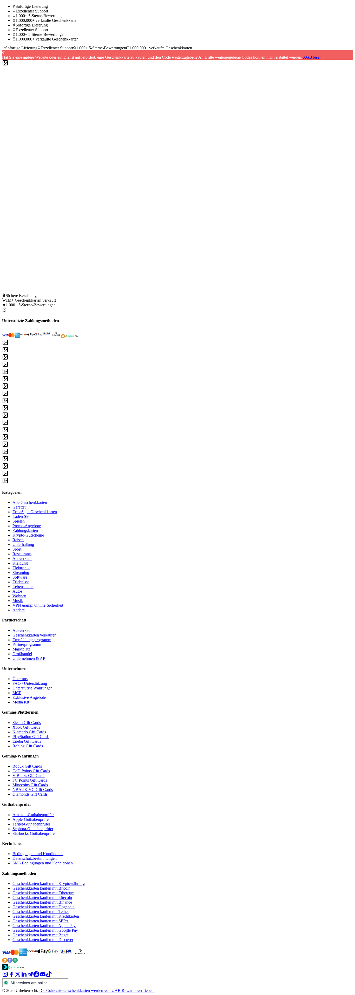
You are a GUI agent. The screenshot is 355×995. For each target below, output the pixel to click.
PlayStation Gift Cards (30, 736)
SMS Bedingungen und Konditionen (42, 863)
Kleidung (20, 563)
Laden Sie (20, 516)
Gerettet (18, 507)
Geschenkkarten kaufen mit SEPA (40, 921)
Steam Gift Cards (26, 722)
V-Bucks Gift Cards (28, 775)
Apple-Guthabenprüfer (31, 819)
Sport (16, 549)
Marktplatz (21, 649)
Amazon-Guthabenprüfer (33, 815)
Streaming (20, 572)
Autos (17, 591)
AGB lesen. (313, 57)
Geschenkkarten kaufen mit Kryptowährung (48, 883)
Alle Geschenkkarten (29, 502)
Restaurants (21, 554)
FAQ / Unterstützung (29, 683)
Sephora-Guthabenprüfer (32, 829)
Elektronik (21, 568)
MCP (16, 693)
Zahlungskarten (25, 530)
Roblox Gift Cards (27, 746)
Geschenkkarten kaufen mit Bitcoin (41, 888)
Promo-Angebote (26, 526)
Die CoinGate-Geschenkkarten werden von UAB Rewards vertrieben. (97, 990)
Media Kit (20, 702)
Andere (18, 610)
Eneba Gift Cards (26, 741)
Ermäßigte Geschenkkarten (34, 512)
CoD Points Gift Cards (31, 771)
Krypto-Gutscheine (28, 535)
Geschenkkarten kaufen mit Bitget (40, 935)
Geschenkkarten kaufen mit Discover (42, 939)
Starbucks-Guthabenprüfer (34, 833)
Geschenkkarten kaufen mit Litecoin (42, 897)
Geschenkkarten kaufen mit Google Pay (45, 930)
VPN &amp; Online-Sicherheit (37, 605)
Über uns (20, 678)
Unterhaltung (23, 544)
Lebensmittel (23, 586)
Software (19, 577)
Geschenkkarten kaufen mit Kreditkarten (45, 916)
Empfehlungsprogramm (31, 640)
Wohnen (19, 596)
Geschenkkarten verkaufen (34, 635)
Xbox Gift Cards (26, 727)
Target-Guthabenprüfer (31, 824)
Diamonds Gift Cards (30, 794)
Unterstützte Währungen (32, 688)
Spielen (18, 521)
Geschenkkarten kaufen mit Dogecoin (43, 907)
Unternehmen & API (29, 658)
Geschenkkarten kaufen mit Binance (42, 902)
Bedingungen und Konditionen (37, 853)
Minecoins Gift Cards (30, 785)
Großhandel (22, 654)
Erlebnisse (20, 582)
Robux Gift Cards (27, 766)
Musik (17, 600)
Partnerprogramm (26, 644)
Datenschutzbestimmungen (34, 858)
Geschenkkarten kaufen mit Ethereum (43, 893)
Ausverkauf (22, 558)
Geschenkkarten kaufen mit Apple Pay (44, 925)
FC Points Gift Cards (29, 780)
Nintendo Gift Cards (29, 732)
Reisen (18, 540)
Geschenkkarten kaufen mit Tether (40, 911)
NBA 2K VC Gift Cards (32, 789)
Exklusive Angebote (29, 697)
